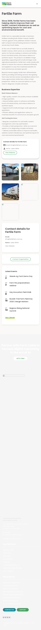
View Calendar (10, 317)
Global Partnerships (10, 589)
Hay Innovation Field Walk (20, 292)
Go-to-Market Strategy (12, 604)
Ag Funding (7, 553)
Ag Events (6, 556)
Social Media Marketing (11, 598)
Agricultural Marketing (11, 583)
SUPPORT (23, 610)
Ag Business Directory (11, 565)
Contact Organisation (20, 259)
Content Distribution (10, 586)
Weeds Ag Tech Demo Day (21, 276)
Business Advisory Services (13, 592)
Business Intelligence (10, 601)
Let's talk (20, 358)
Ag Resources (8, 550)
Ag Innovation (8, 559)
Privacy (16, 623)
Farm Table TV (8, 571)
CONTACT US (9, 610)
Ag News (6, 562)
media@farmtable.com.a (11, 539)
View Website (9, 246)
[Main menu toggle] (37, 4)
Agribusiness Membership (12, 568)
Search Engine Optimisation (13, 595)
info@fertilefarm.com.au (13, 239)
